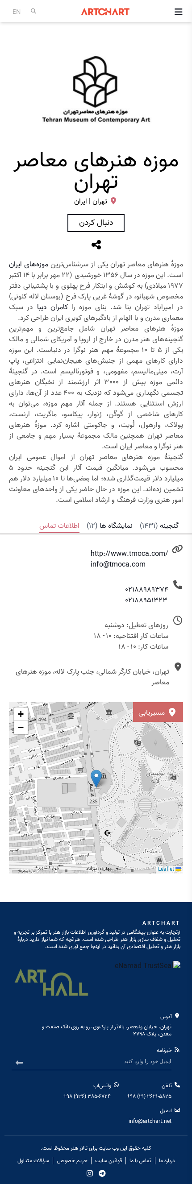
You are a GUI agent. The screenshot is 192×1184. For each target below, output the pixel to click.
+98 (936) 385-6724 (87, 1096)
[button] (21, 714)
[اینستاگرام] (89, 1173)
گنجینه (159, 526)
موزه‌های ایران (28, 264)
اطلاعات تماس (59, 526)
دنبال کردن (96, 222)
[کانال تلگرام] (102, 1173)
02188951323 (146, 600)
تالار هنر (79, 1148)
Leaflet (166, 869)
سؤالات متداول (33, 1160)
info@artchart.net (150, 1121)
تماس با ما (140, 1160)
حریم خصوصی (72, 1160)
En (17, 11)
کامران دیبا (52, 307)
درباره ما (167, 1160)
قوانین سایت (108, 1160)
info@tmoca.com (118, 564)
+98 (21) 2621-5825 (149, 1096)
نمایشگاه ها (110, 526)
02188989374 (146, 589)
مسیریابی (152, 713)
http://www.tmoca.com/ (129, 554)
